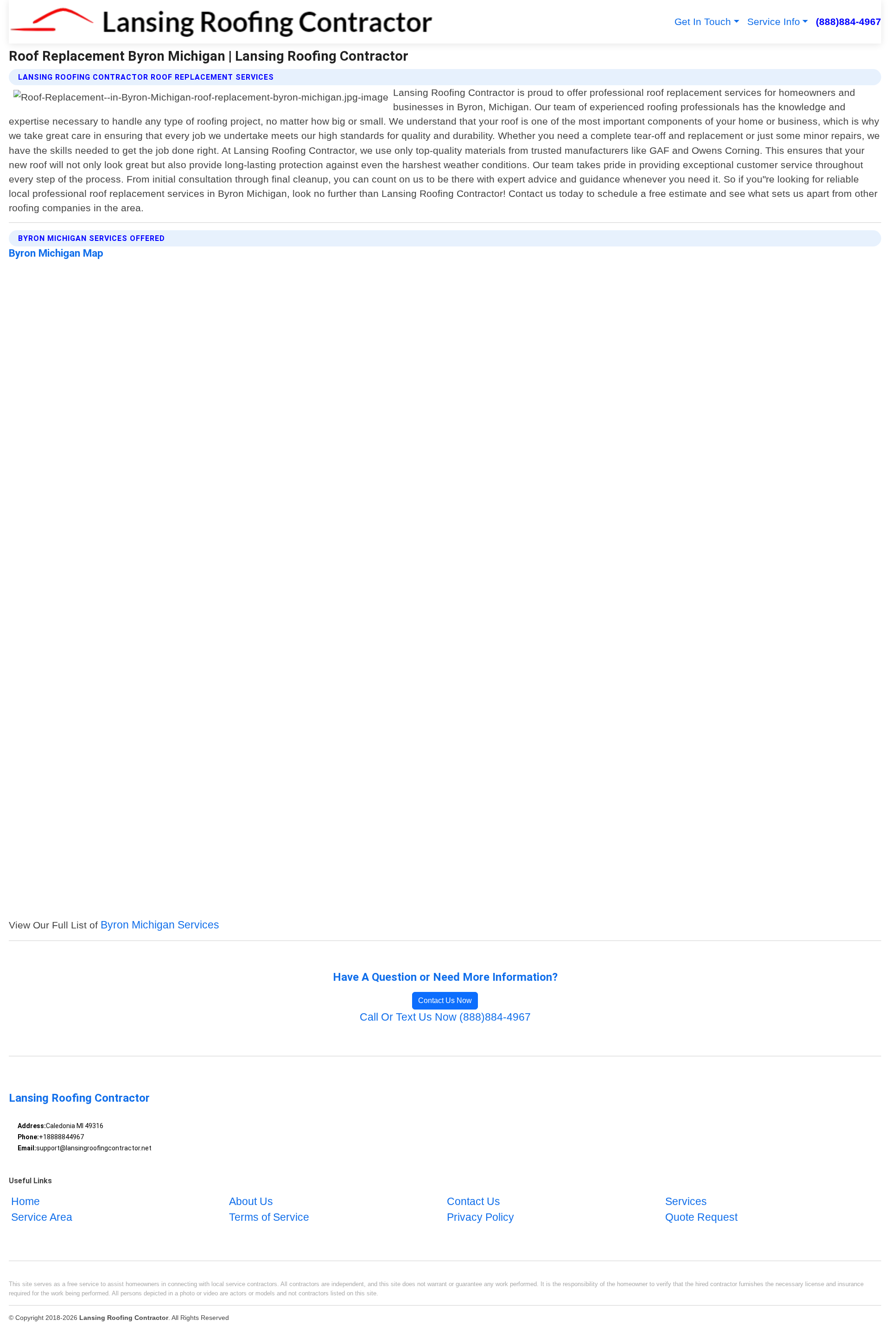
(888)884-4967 (848, 21)
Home (25, 1202)
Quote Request (701, 1218)
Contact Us (473, 1202)
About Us (251, 1202)
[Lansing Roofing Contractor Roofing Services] (221, 22)
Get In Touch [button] (702, 21)
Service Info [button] (773, 21)
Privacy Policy (480, 1218)
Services (686, 1202)
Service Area (41, 1218)
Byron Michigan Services (160, 925)
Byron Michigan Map (56, 253)
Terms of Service (269, 1218)
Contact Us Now (445, 1000)
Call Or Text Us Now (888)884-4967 (445, 1017)
